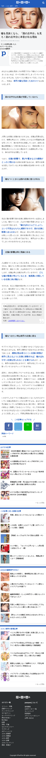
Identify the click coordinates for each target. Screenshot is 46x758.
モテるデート (6, 713)
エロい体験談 (6, 736)
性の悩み (5, 720)
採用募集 (28, 706)
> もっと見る (40, 503)
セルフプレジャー (8, 727)
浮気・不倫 (5, 724)
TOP (2, 6)
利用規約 (28, 713)
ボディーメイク (7, 731)
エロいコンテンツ (8, 743)
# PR (4, 436)
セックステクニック (8, 715)
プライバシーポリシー (32, 716)
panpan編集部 (5, 49)
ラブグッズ (5, 729)
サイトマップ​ (29, 711)
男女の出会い (6, 718)
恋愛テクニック (7, 708)
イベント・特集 (7, 706)
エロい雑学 (9, 6)
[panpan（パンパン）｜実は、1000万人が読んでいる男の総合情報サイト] (23, 2)
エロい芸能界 (6, 733)
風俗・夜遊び (6, 745)
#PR (16, 6)
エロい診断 (5, 740)
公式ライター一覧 (31, 709)
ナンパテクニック (8, 711)
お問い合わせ (29, 718)
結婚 (3, 722)
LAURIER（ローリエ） (16, 321)
